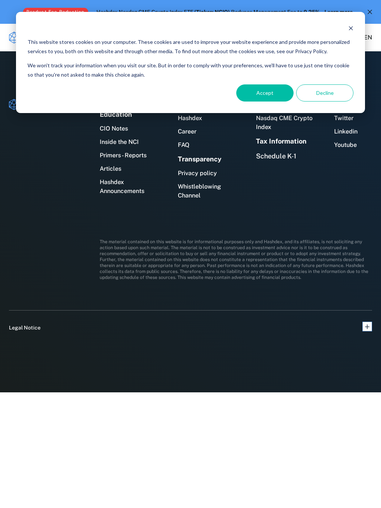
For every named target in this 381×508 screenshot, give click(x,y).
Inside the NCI (119, 141)
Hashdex (190, 118)
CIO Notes (114, 128)
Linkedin (346, 131)
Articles (110, 168)
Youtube (345, 144)
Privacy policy (197, 173)
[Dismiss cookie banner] (350, 28)
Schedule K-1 (276, 156)
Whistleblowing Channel (199, 191)
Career (187, 131)
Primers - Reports (123, 155)
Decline (325, 93)
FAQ (183, 144)
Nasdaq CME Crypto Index (284, 123)
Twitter (343, 118)
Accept (264, 93)
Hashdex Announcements (122, 186)
